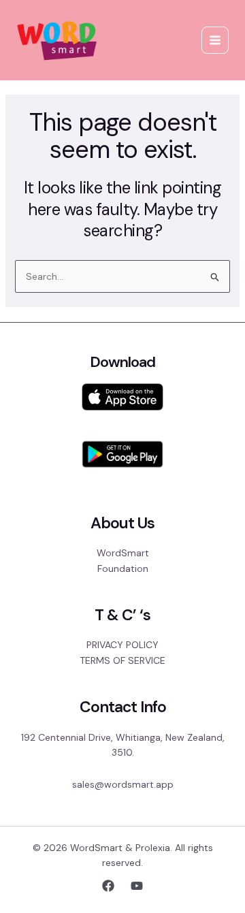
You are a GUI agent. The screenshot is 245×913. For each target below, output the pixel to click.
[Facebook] (108, 886)
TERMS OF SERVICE (122, 660)
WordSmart (123, 553)
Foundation (122, 568)
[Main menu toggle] (215, 40)
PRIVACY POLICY (122, 645)
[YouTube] (137, 886)
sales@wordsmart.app (123, 784)
